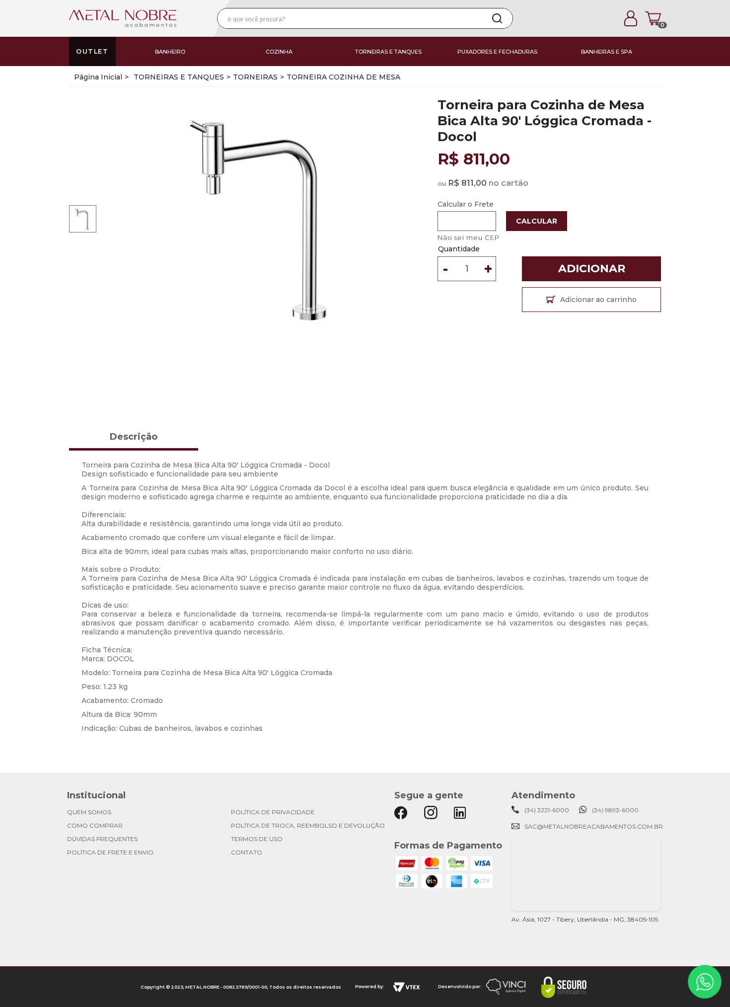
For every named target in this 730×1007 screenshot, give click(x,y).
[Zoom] (83, 218)
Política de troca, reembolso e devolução (308, 825)
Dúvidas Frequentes (102, 839)
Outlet (92, 51)
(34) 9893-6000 (615, 810)
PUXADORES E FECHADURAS (497, 51)
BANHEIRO (170, 51)
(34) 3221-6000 (546, 810)
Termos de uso (257, 839)
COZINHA (279, 51)
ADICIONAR (591, 268)
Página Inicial (98, 77)
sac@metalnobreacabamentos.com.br (593, 826)
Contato (246, 852)
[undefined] (265, 218)
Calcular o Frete (466, 204)
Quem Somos (89, 812)
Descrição (133, 436)
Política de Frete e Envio (110, 852)
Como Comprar (95, 825)
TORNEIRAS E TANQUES (388, 51)
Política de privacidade (273, 812)
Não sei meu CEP (469, 237)
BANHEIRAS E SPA (606, 51)
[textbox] (350, 18)
